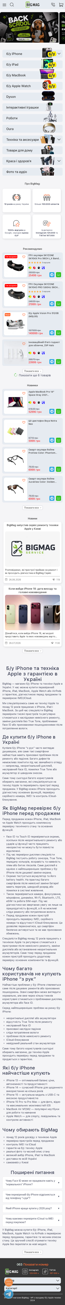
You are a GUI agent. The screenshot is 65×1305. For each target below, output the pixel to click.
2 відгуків (46, 291)
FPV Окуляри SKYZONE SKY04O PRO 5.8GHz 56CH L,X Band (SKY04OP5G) (43, 286)
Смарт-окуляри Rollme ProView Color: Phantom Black (42, 451)
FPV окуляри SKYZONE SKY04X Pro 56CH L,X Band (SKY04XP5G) (44, 257)
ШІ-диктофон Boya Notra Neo (43, 422)
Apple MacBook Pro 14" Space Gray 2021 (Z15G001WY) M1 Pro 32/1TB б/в (44, 394)
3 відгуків (46, 263)
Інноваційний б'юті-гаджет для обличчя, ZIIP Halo (44, 344)
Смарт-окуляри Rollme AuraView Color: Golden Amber (42, 480)
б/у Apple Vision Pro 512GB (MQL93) (44, 315)
